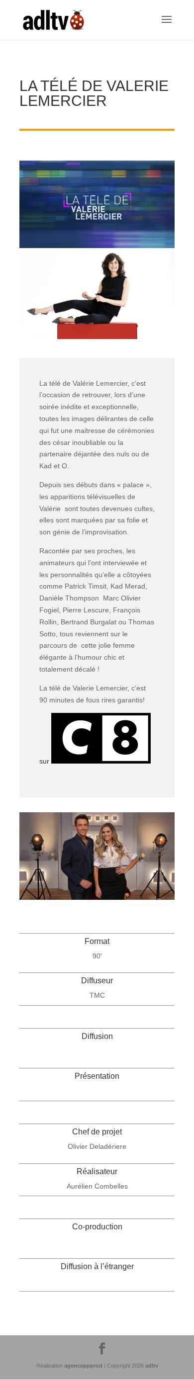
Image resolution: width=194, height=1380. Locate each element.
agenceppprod (83, 1366)
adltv (151, 1366)
